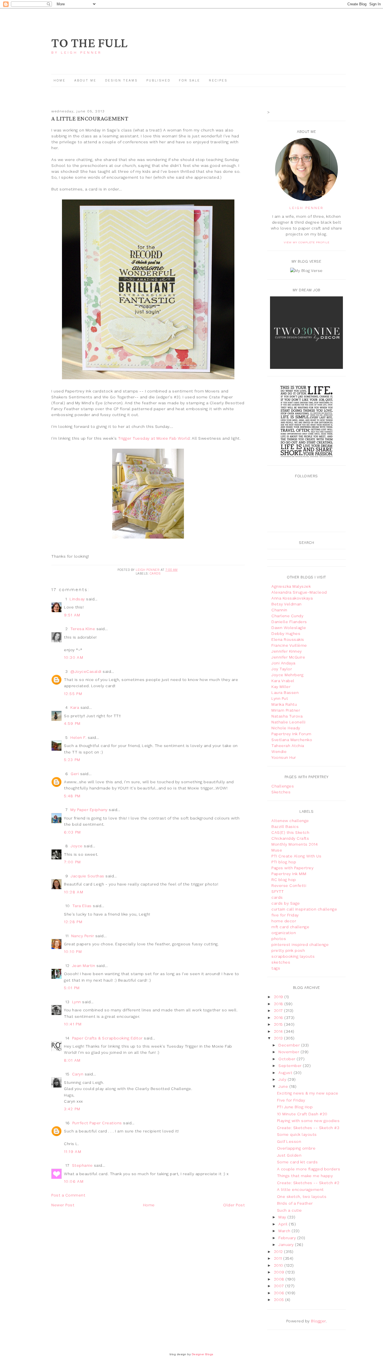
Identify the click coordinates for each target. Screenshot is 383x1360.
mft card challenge (290, 927)
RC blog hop (283, 879)
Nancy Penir (83, 936)
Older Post (234, 1205)
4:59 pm (72, 723)
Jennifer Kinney (286, 651)
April (283, 1224)
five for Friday (285, 915)
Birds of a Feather (295, 1203)
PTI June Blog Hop (295, 1107)
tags (275, 968)
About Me (85, 80)
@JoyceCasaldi (85, 671)
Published (159, 80)
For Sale (189, 80)
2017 (279, 1010)
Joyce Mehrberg (287, 675)
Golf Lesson (289, 1141)
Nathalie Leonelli (288, 722)
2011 (278, 1258)
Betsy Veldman (286, 604)
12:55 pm (73, 693)
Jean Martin (83, 965)
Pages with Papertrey (292, 868)
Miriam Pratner (285, 710)
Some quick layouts (297, 1134)
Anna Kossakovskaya (292, 598)
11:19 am (72, 1151)
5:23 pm (72, 759)
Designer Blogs (202, 1354)
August (286, 1072)
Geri (75, 773)
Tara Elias (82, 905)
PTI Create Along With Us (296, 856)
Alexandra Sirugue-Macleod (299, 592)
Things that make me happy (305, 1175)
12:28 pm (73, 921)
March (285, 1231)
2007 (279, 1286)
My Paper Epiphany (89, 809)
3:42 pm (72, 1109)
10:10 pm (73, 951)
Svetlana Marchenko (291, 739)
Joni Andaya (283, 663)
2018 (279, 1004)
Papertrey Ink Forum (291, 734)
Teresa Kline (82, 628)
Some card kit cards (297, 1162)
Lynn (76, 1002)
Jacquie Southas (87, 876)
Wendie (279, 751)
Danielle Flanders (289, 621)
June (283, 1086)
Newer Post (62, 1205)
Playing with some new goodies (308, 1120)
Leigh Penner (306, 208)
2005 (279, 1299)
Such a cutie (289, 1210)
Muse (276, 850)
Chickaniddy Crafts (290, 838)
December (289, 1045)
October (287, 1059)
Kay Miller (280, 686)
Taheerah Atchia (287, 745)
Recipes (218, 80)
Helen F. (78, 737)
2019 (279, 997)
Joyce (77, 846)
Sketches (280, 792)
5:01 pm (72, 988)
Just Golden (289, 1155)
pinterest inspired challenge (300, 944)
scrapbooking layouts (293, 956)
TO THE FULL (89, 43)
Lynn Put (279, 698)
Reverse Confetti (288, 885)
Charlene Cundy (287, 616)
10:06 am (74, 1181)
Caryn (78, 1074)
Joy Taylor (281, 669)
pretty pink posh (288, 950)
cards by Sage (285, 903)
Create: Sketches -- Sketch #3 (308, 1127)
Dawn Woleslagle (288, 627)
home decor (283, 921)
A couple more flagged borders (308, 1169)
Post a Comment (68, 1195)
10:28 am (73, 892)
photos (278, 938)
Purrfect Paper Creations (97, 1123)
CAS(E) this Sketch (290, 832)
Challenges (282, 786)
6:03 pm (72, 832)
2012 (279, 1251)
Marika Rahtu (284, 704)
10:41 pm (73, 1024)
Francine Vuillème (289, 645)
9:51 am (72, 615)
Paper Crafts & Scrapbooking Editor (107, 1038)
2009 (280, 1272)
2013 (279, 1038)
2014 (279, 1031)
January (286, 1244)
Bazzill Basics (285, 826)
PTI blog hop (283, 862)
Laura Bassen (285, 692)
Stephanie (82, 1165)
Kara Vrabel (282, 680)
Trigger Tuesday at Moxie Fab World (154, 438)
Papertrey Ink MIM (288, 873)
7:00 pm (72, 862)
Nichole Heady (285, 728)
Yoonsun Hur (283, 757)
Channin (279, 610)
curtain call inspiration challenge (304, 909)
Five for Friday (291, 1100)
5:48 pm (72, 796)
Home (60, 80)
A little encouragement (300, 1189)
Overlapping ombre (296, 1148)
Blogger (318, 1321)
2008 (280, 1279)
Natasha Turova (287, 716)
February (287, 1238)
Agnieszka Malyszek (291, 586)
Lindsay (77, 599)
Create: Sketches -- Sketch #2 (308, 1182)
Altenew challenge (290, 820)
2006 (280, 1293)
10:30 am (73, 657)
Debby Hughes (285, 633)
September (290, 1065)
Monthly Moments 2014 (294, 844)
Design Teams (121, 80)
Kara (74, 707)
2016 (279, 1017)
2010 (279, 1265)
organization (283, 932)
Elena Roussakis (287, 639)
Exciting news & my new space (307, 1093)
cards (155, 573)
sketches (280, 962)
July (283, 1079)
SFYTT (277, 891)
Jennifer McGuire (288, 657)
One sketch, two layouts (302, 1196)
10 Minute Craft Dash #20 (302, 1114)
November (289, 1052)
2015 (279, 1024)
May (282, 1217)
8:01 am (72, 1060)
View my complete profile (306, 242)
